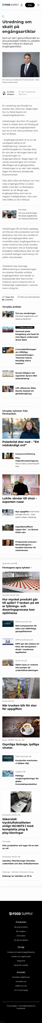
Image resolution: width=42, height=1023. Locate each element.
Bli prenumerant (21, 927)
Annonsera (21, 936)
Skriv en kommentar (30, 297)
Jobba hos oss (21, 986)
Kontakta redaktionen (21, 977)
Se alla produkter (21, 940)
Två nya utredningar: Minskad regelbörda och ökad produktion (28, 216)
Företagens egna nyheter (16, 567)
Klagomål (21, 961)
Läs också (22, 210)
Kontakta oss (21, 981)
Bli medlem (21, 931)
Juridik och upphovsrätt (21, 956)
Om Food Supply (21, 990)
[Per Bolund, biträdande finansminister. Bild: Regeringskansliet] (21, 64)
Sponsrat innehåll (21, 965)
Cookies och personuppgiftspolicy (21, 952)
